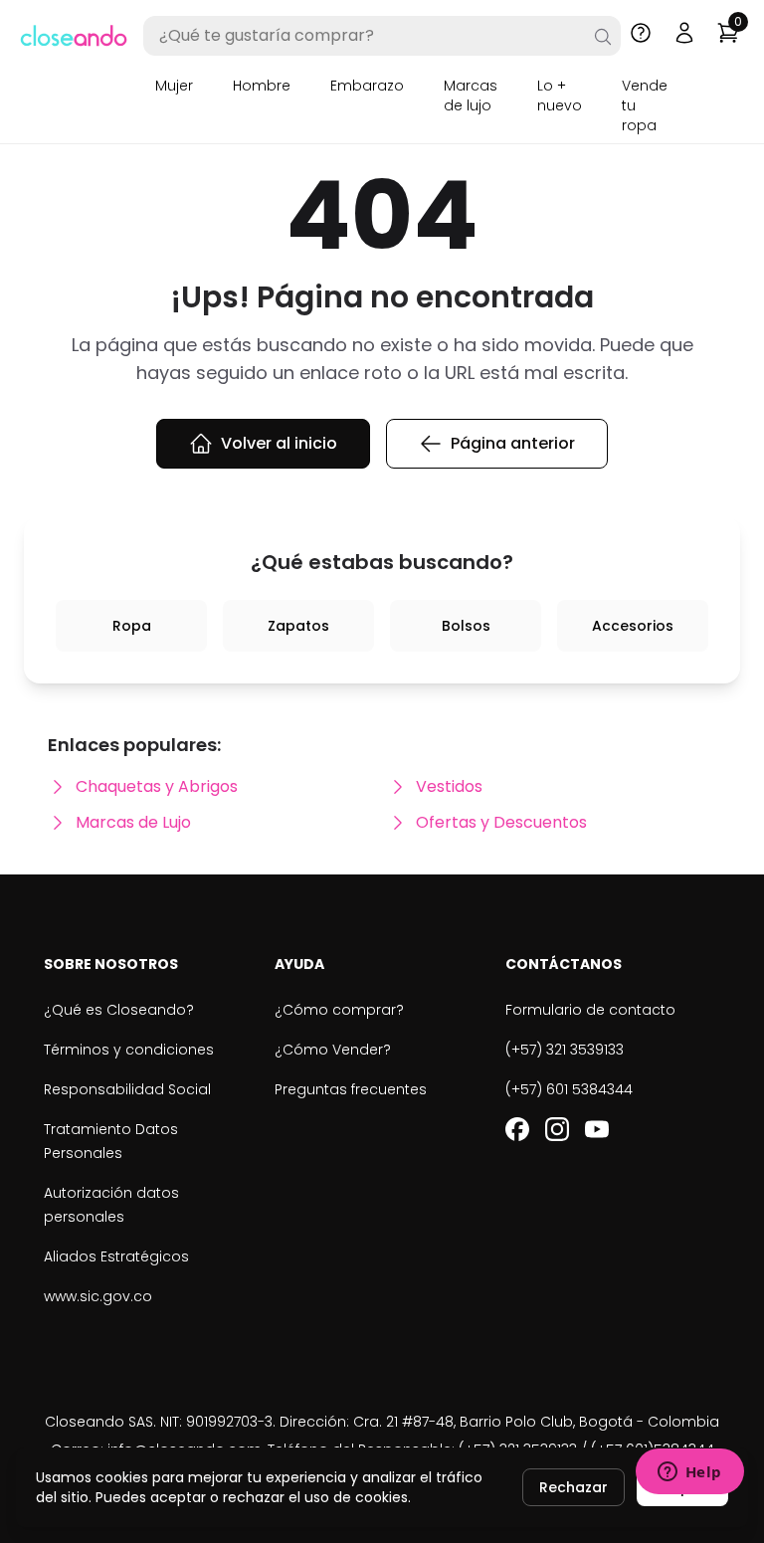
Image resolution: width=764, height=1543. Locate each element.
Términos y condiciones (129, 1050)
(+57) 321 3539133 (564, 1050)
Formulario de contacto (590, 1010)
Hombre (261, 86)
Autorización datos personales (111, 1205)
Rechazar (573, 1487)
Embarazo (367, 86)
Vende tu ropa (645, 105)
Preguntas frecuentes (351, 1089)
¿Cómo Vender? (333, 1050)
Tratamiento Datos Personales (111, 1141)
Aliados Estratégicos (116, 1256)
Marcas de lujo (470, 95)
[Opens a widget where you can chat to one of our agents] (689, 1473)
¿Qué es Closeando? (119, 1010)
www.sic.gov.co (98, 1296)
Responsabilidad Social (127, 1089)
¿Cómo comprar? (339, 1010)
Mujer (174, 86)
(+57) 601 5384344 (569, 1089)
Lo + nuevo (559, 95)
